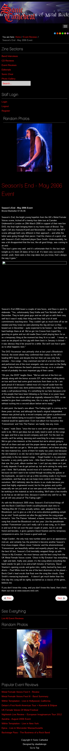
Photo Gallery (8, 78)
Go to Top (34, 748)
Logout (5, 106)
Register (6, 110)
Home (18, 37)
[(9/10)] (34, 147)
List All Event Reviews (13, 618)
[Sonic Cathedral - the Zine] (18, 12)
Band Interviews (10, 56)
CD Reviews (8, 60)
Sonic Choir (7, 74)
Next (60, 598)
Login (4, 101)
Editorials (6, 69)
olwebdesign (40, 744)
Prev (8, 598)
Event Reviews (30, 37)
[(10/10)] (34, 653)
